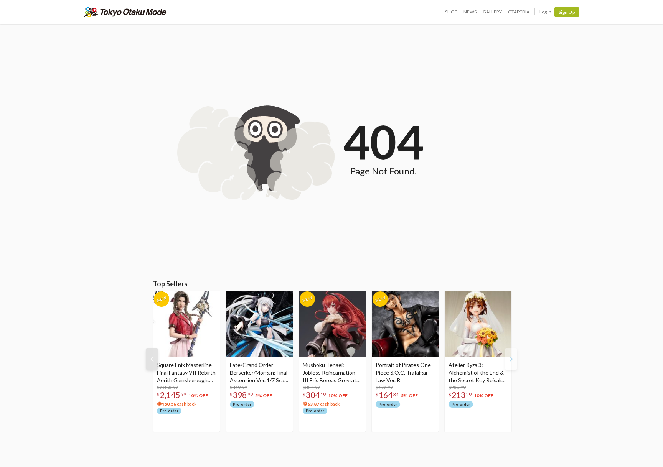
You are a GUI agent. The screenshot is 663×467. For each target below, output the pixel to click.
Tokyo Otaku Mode (125, 12)
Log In (545, 12)
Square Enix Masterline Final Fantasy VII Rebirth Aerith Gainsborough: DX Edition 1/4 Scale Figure (186, 373)
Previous (152, 359)
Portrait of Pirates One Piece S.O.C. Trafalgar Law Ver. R (403, 372)
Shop (451, 12)
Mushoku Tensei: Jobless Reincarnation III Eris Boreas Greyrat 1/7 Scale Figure (329, 373)
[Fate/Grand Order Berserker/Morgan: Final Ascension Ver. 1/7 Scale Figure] (259, 324)
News (470, 12)
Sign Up (567, 12)
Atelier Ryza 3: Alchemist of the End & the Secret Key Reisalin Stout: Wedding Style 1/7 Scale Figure (477, 373)
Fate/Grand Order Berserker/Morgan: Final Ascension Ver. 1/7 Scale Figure (259, 373)
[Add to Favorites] (210, 298)
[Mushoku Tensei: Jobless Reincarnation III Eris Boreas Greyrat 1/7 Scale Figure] (332, 324)
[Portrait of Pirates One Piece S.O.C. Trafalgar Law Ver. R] (405, 324)
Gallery (492, 12)
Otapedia (518, 12)
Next (511, 359)
